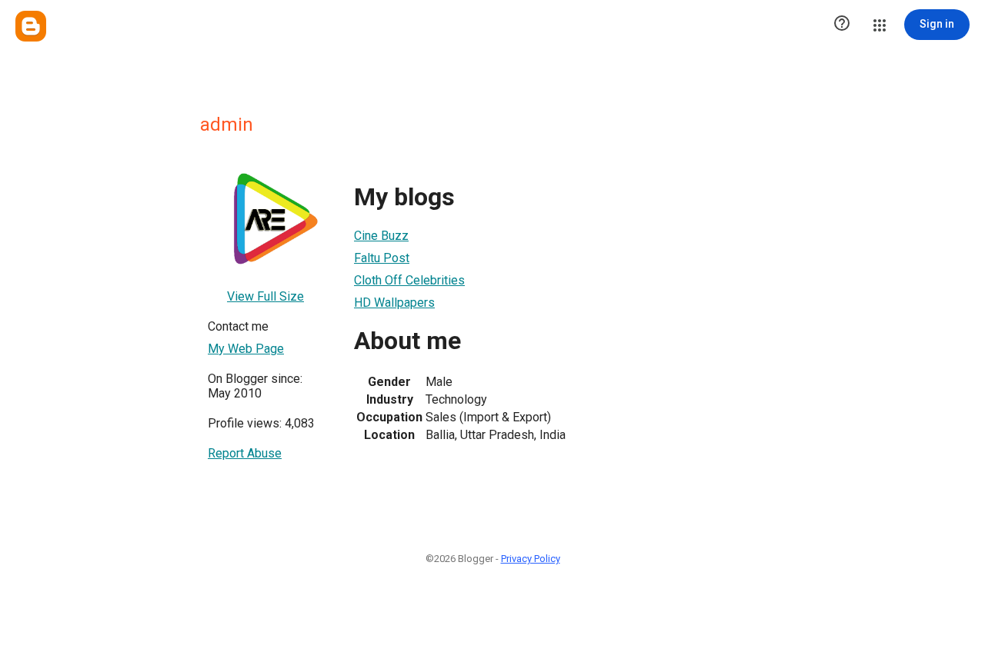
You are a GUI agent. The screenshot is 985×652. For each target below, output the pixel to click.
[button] (841, 24)
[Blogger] (30, 26)
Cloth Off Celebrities (409, 280)
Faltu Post (381, 258)
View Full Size (265, 296)
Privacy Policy (530, 558)
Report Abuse (245, 453)
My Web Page (246, 348)
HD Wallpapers (394, 302)
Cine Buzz (381, 235)
